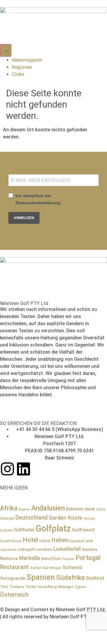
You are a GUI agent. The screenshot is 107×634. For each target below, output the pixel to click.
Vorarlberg (47, 587)
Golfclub (6, 530)
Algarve (24, 509)
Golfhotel (24, 530)
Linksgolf (26, 549)
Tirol (4, 587)
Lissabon (44, 549)
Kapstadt (77, 541)
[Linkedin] (23, 468)
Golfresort (83, 530)
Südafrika (70, 577)
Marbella (29, 558)
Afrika (9, 508)
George (89, 518)
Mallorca (9, 558)
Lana (89, 541)
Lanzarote (8, 549)
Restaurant (14, 567)
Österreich (14, 594)
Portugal (87, 557)
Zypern (80, 587)
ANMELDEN (24, 218)
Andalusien (48, 508)
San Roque (52, 568)
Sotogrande (12, 578)
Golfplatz (53, 528)
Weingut (65, 586)
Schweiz (72, 567)
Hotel (30, 540)
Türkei (31, 587)
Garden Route (65, 518)
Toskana (16, 587)
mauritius (51, 558)
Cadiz (101, 509)
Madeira (89, 549)
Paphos (68, 559)
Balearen (75, 509)
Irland (44, 540)
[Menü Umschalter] (5, 50)
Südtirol (95, 578)
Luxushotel (67, 549)
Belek (90, 509)
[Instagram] (7, 468)
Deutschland (31, 517)
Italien (59, 540)
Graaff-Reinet (10, 541)
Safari (36, 567)
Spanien (40, 577)
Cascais (7, 518)
